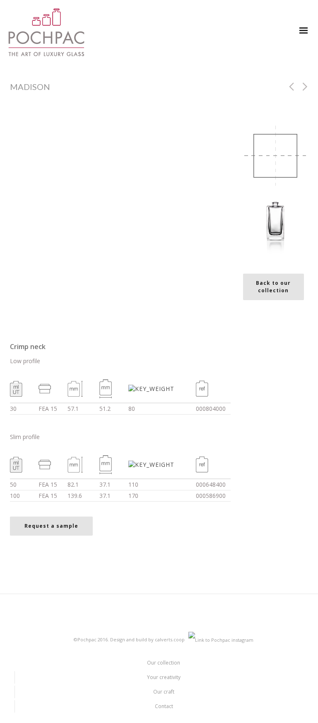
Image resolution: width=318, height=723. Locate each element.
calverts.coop (170, 639)
